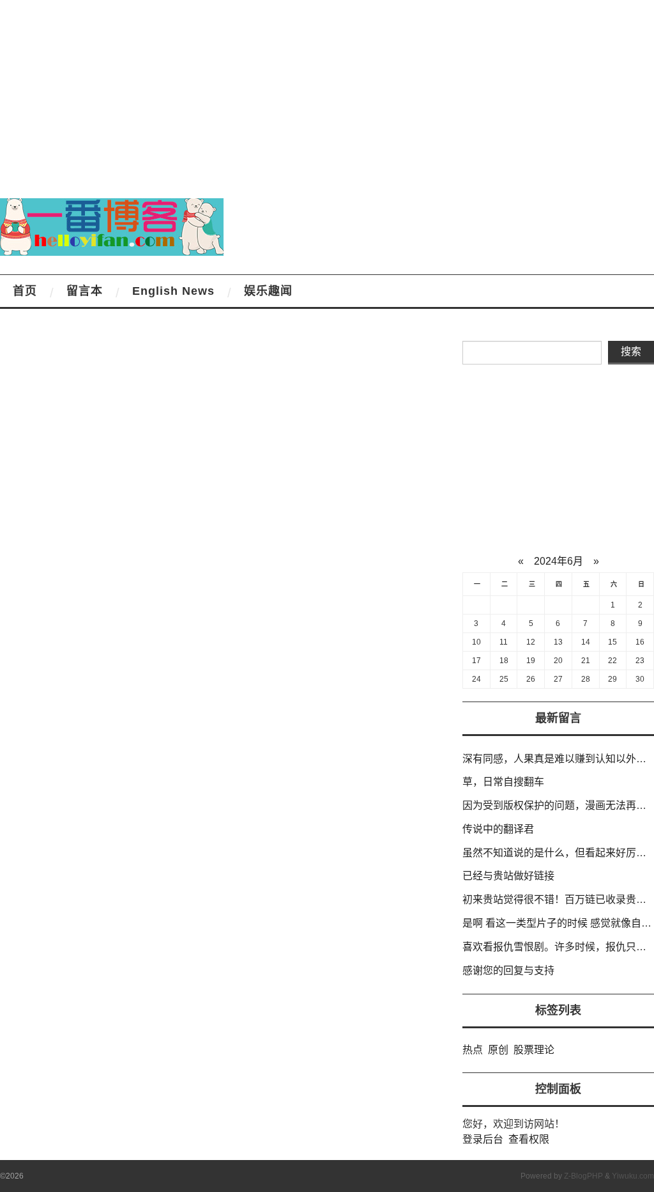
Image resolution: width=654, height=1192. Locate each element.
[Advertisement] (327, 89)
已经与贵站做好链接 (508, 875)
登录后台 (482, 1139)
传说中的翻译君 (498, 829)
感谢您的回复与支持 (508, 970)
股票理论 (533, 1049)
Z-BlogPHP (583, 1176)
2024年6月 (558, 561)
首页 (25, 291)
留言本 (84, 291)
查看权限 (528, 1139)
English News (173, 291)
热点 (472, 1049)
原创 (498, 1049)
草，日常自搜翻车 (503, 781)
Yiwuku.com (633, 1176)
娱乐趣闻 (268, 291)
